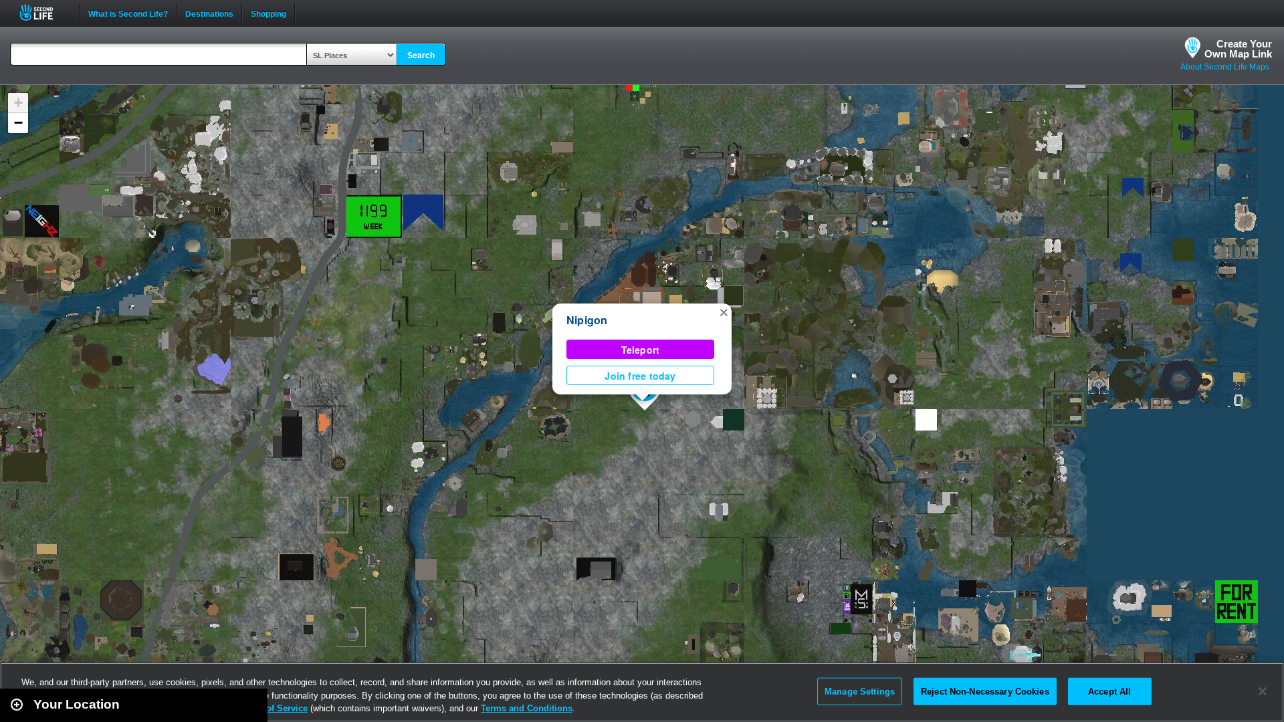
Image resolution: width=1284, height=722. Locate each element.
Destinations (209, 12)
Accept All (1109, 691)
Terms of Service (273, 708)
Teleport (640, 349)
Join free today (640, 375)
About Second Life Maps (1224, 67)
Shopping (268, 12)
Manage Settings (860, 691)
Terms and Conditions (526, 708)
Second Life (44, 12)
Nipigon (587, 320)
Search (421, 55)
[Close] (1262, 691)
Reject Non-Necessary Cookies (985, 691)
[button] (724, 312)
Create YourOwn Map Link (1238, 48)
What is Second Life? (128, 12)
